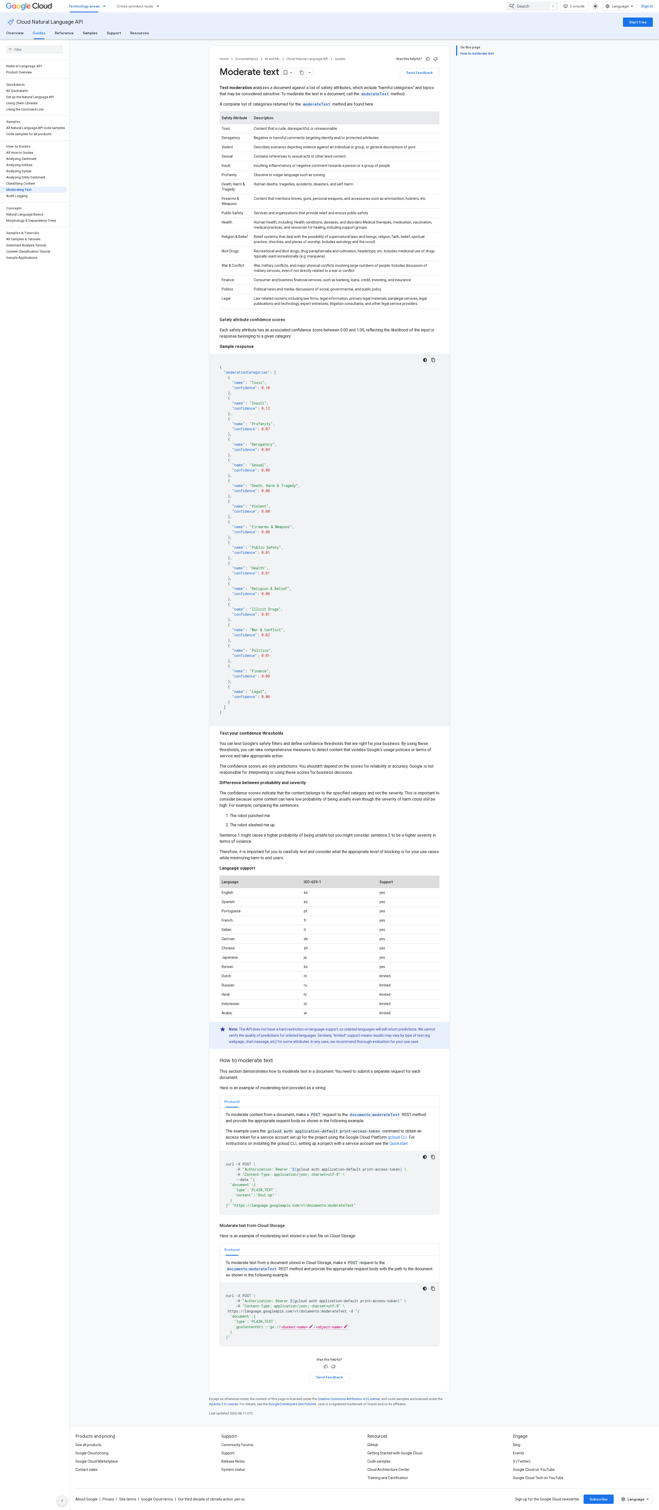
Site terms (127, 1499)
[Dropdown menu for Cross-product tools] (159, 6)
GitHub (372, 1445)
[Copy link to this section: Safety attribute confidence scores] (290, 320)
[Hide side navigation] (62, 1501)
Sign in (647, 6)
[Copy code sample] (433, 360)
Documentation (246, 59)
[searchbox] (34, 49)
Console (577, 6)
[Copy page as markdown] (301, 72)
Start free (638, 22)
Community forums (237, 1445)
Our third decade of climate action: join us (211, 1499)
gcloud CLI (397, 1137)
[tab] (232, 1101)
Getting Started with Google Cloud (394, 1453)
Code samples (379, 1461)
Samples (90, 33)
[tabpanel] (329, 1163)
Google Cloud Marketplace (96, 1461)
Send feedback (419, 72)
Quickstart (398, 1143)
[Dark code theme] (425, 360)
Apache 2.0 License (223, 1404)
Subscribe (599, 1499)
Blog (516, 1445)
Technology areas (84, 6)
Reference (64, 33)
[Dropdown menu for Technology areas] (106, 6)
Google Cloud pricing (91, 1453)
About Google (86, 1499)
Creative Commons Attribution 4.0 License (349, 1399)
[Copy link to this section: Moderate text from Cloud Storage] (290, 1226)
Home (224, 59)
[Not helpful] (435, 59)
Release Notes (233, 1461)
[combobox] (532, 6)
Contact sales (86, 1470)
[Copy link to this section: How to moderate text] (278, 1061)
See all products (88, 1445)
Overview (14, 33)
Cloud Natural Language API (49, 22)
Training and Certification (387, 1478)
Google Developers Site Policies (292, 1404)
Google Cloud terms (157, 1499)
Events (518, 1453)
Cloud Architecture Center (388, 1470)
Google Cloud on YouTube (534, 1470)
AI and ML (272, 59)
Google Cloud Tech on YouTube (538, 1478)
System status (233, 1470)
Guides (39, 33)
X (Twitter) (522, 1461)
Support (114, 33)
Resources (139, 33)
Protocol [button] (231, 1101)
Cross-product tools (135, 6)
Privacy (108, 1499)
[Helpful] (428, 59)
